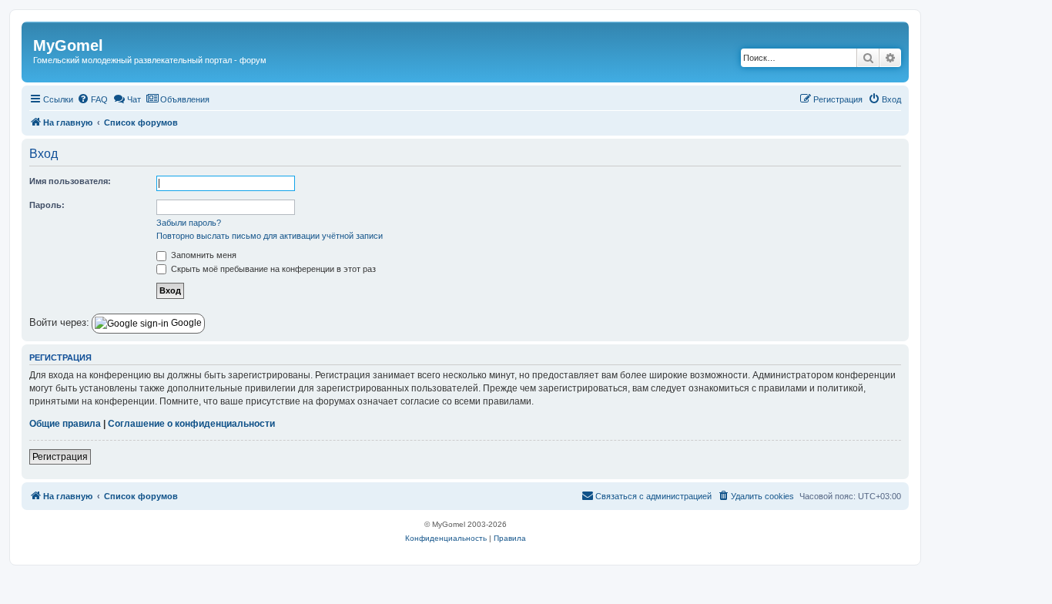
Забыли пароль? (188, 222)
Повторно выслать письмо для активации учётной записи (269, 235)
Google (185, 322)
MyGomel (68, 45)
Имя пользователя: (70, 181)
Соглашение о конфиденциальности (191, 423)
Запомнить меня (202, 255)
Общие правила (65, 423)
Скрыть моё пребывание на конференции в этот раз (272, 268)
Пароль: (47, 205)
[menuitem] (92, 99)
